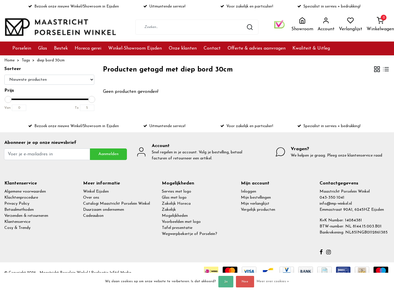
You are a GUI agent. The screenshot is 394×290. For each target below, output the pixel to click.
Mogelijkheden (175, 216)
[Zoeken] (249, 27)
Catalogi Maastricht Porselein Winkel (116, 204)
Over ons (91, 197)
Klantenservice (17, 222)
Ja (226, 281)
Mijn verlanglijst (255, 204)
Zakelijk (169, 210)
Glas (42, 48)
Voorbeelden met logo (181, 222)
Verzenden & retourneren (26, 216)
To (77, 108)
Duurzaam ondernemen (103, 210)
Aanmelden (108, 154)
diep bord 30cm (51, 60)
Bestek (61, 48)
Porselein (21, 48)
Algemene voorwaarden (25, 191)
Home (9, 60)
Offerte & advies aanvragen (257, 48)
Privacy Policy (16, 204)
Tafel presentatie (177, 228)
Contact (212, 48)
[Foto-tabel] (377, 69)
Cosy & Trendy (17, 228)
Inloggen (248, 191)
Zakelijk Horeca (176, 204)
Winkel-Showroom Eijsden (135, 48)
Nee (245, 281)
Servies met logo (176, 191)
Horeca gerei (88, 48)
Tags (26, 60)
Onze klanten (183, 48)
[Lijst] (386, 69)
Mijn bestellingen (256, 197)
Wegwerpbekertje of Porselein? (189, 234)
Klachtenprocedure (21, 197)
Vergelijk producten (258, 210)
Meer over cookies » (273, 281)
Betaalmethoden (19, 210)
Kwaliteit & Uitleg (311, 48)
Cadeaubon (93, 216)
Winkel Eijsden (96, 191)
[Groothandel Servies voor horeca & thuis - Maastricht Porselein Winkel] (61, 27)
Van (7, 108)
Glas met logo (174, 197)
